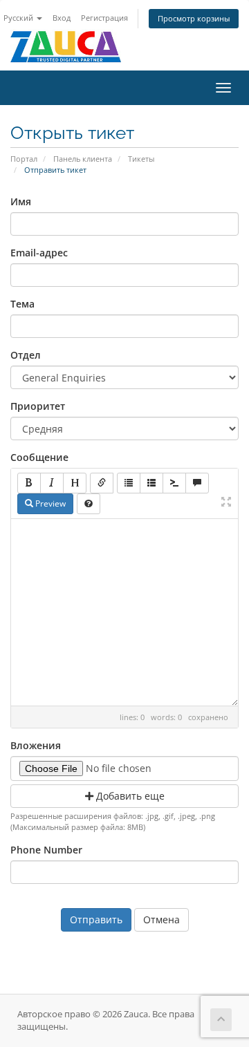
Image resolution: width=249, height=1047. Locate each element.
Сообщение (39, 457)
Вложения (35, 745)
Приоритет (37, 406)
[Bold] (29, 483)
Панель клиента (82, 158)
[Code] (174, 483)
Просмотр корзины (194, 18)
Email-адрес (39, 252)
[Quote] (197, 483)
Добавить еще (129, 795)
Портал (23, 158)
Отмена (161, 919)
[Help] (88, 503)
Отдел (25, 354)
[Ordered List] (151, 483)
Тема (22, 303)
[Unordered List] (128, 483)
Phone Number (46, 849)
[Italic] (52, 483)
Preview (49, 503)
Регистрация (104, 17)
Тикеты (141, 158)
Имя (20, 201)
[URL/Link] (101, 483)
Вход (62, 17)
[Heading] (74, 483)
